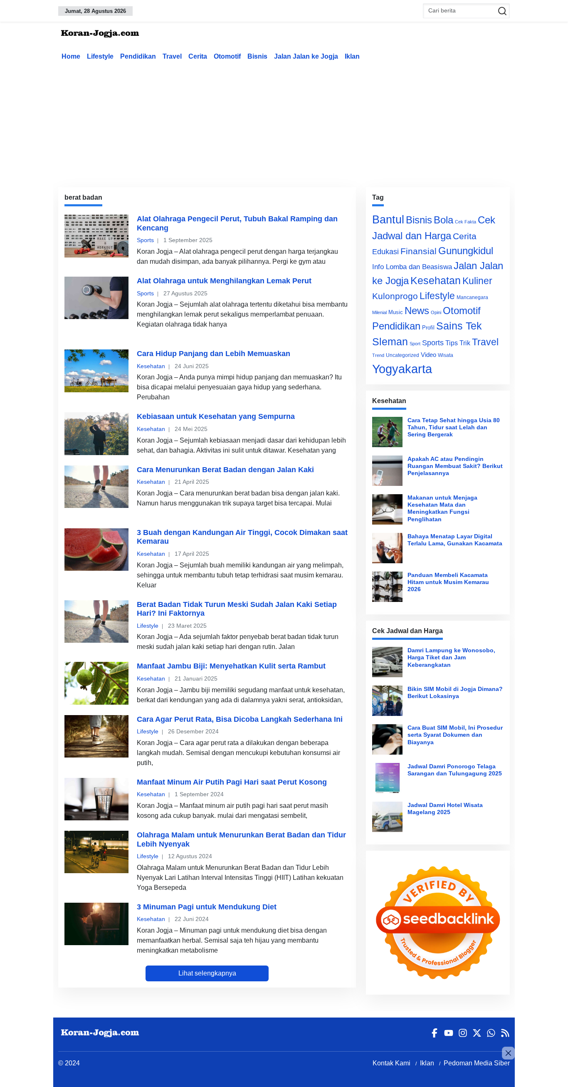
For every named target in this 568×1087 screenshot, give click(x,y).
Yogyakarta (402, 369)
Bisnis (257, 56)
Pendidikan (138, 56)
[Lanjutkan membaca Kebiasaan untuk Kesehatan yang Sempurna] (96, 433)
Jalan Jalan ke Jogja (306, 56)
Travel (172, 56)
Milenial (379, 312)
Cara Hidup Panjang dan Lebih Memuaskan (213, 353)
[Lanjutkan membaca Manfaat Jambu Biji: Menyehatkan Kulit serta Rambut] (96, 683)
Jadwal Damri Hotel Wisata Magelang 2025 (445, 808)
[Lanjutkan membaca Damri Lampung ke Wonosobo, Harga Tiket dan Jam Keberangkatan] (387, 662)
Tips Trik (457, 343)
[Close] (508, 1053)
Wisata (445, 355)
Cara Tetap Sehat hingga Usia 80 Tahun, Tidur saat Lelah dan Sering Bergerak (453, 427)
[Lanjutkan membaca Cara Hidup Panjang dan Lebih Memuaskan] (96, 370)
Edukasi (385, 252)
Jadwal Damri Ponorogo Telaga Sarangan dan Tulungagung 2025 (454, 770)
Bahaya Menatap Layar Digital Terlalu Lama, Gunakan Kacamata (454, 540)
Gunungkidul (465, 250)
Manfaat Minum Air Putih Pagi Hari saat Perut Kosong (232, 782)
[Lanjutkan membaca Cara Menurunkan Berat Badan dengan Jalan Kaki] (96, 487)
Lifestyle (100, 56)
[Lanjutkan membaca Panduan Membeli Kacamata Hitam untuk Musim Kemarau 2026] (387, 587)
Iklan (352, 56)
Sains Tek (459, 326)
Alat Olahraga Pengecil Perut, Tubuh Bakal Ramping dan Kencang (237, 223)
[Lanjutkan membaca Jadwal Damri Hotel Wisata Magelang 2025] (387, 817)
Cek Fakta (465, 221)
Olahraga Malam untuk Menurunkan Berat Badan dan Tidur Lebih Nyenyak (241, 839)
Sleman (390, 341)
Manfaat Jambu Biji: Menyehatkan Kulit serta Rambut (231, 666)
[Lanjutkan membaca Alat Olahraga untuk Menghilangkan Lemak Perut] (96, 298)
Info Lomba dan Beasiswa (412, 267)
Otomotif (227, 56)
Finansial (418, 251)
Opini (436, 312)
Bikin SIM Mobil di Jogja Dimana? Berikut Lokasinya (455, 692)
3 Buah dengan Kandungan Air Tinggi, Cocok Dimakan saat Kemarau (242, 537)
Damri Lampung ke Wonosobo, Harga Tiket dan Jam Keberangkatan (451, 657)
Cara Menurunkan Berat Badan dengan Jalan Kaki (225, 470)
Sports (145, 240)
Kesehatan (151, 366)
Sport (415, 343)
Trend (378, 355)
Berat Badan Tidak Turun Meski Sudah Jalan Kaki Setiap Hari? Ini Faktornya (237, 609)
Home (71, 56)
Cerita (197, 56)
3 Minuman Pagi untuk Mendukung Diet (207, 907)
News (417, 310)
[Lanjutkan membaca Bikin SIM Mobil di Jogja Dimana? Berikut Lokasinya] (387, 701)
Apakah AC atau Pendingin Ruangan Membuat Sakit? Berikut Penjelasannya (455, 466)
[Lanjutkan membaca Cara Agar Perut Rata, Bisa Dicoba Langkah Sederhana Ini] (96, 736)
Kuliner (477, 280)
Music (395, 312)
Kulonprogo (395, 296)
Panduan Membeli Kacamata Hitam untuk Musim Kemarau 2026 (448, 582)
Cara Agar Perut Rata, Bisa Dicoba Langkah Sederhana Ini (240, 719)
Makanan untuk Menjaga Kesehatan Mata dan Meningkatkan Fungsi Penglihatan (442, 508)
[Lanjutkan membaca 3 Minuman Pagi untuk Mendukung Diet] (96, 924)
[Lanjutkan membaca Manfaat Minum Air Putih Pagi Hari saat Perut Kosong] (96, 799)
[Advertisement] (284, 122)
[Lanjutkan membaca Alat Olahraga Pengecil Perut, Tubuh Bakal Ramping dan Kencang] (96, 236)
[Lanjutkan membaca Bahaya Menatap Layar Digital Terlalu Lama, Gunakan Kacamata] (387, 548)
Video (428, 354)
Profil (428, 327)
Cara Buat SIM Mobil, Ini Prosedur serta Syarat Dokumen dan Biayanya (455, 734)
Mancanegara (472, 297)
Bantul (388, 219)
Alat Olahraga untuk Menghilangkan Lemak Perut (224, 281)
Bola (443, 220)
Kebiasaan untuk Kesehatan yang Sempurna (216, 416)
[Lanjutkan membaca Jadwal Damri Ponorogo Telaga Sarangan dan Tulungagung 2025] (387, 778)
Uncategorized (402, 355)
